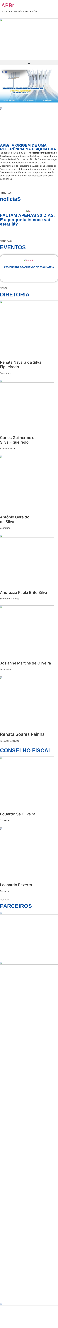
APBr (7, 5)
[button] (29, 62)
